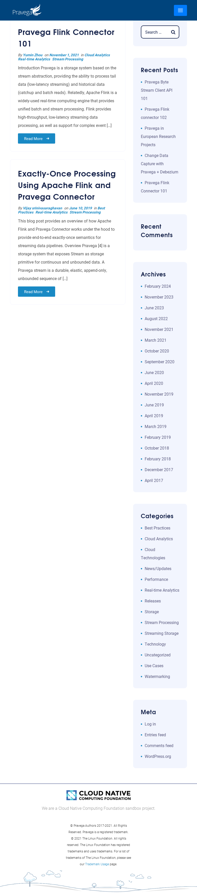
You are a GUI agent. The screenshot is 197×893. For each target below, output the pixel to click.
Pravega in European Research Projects (158, 136)
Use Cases (154, 665)
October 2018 (157, 448)
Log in (150, 724)
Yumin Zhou (32, 54)
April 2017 (154, 480)
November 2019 (159, 394)
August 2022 (156, 318)
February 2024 (158, 286)
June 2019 (154, 404)
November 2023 (159, 297)
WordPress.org (158, 756)
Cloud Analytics (97, 54)
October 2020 (157, 351)
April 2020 (154, 383)
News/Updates (158, 568)
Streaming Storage (162, 633)
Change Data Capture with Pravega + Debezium (159, 163)
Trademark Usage (97, 864)
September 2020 (159, 361)
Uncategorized (158, 654)
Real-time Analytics (34, 59)
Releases (153, 600)
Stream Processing (67, 59)
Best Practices (157, 528)
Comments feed (159, 745)
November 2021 (159, 329)
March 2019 (155, 426)
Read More (33, 138)
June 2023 (154, 307)
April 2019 (154, 415)
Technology (155, 644)
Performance (156, 579)
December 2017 (159, 469)
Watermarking (157, 676)
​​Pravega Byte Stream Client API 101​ (156, 90)
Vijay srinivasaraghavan (42, 208)
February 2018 (158, 458)
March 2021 (155, 340)
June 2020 (154, 372)
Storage (152, 611)
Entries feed (155, 734)
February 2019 (158, 437)
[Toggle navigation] (180, 10)
